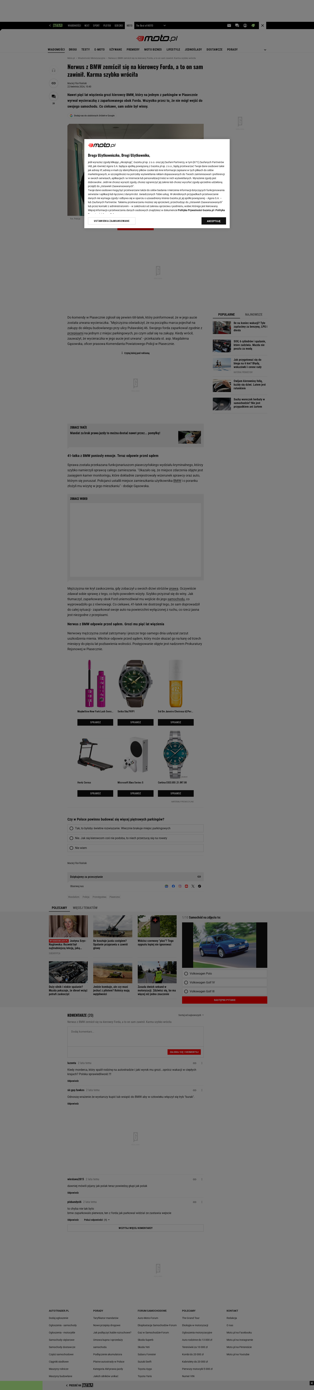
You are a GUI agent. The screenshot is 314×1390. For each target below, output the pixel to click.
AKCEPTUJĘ (214, 221)
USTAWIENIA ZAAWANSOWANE (111, 220)
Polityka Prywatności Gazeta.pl (196, 210)
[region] (157, 183)
